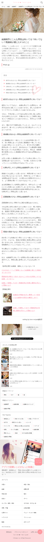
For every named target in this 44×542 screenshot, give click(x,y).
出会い (3, 498)
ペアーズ (36, 426)
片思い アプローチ (34, 418)
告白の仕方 (26, 429)
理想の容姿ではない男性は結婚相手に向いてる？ (21, 93)
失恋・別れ (27, 484)
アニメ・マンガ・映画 (30, 512)
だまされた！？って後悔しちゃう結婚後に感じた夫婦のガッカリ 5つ (21, 271)
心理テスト (5, 512)
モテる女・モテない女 (30, 503)
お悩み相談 (27, 508)
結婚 (3, 489)
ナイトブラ (7, 426)
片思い (3, 484)
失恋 (16, 433)
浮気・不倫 (5, 508)
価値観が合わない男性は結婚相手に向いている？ (21, 83)
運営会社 (9, 532)
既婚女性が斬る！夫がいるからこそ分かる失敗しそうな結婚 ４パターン (21, 278)
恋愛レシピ (22, 2)
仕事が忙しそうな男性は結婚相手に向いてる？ (20, 86)
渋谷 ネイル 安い (19, 418)
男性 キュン (7, 433)
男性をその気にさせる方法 (22, 426)
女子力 (6, 422)
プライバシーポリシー (21, 532)
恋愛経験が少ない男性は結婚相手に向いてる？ (20, 90)
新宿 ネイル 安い (17, 422)
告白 (25, 494)
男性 (5, 395)
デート (26, 498)
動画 (3, 522)
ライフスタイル (6, 526)
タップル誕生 (14, 429)
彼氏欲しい (7, 418)
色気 (5, 429)
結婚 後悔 (16, 404)
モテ (12, 395)
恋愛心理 (26, 489)
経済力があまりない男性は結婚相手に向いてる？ (21, 80)
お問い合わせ (35, 532)
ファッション (27, 517)
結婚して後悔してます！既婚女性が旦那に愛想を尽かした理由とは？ (21, 284)
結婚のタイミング (28, 404)
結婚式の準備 (7, 436)
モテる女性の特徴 (27, 433)
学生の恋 (4, 494)
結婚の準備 (7, 408)
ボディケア (27, 522)
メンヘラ (28, 422)
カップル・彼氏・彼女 (8, 503)
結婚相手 (6, 404)
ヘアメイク (5, 517)
